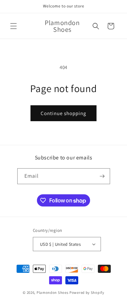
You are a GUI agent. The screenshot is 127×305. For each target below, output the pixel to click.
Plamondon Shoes (53, 292)
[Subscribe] (102, 176)
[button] (13, 26)
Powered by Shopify (86, 292)
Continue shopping (63, 113)
